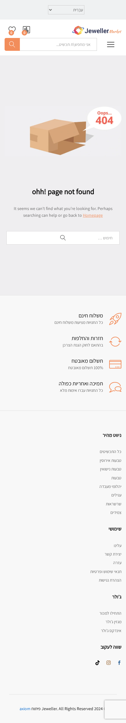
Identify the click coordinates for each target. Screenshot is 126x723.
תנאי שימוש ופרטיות (105, 571)
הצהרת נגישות (110, 580)
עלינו (117, 545)
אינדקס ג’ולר (111, 630)
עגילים (116, 495)
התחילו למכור (110, 613)
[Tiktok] (97, 663)
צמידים (115, 512)
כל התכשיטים (110, 451)
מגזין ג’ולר (113, 621)
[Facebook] (119, 663)
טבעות (116, 478)
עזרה (117, 562)
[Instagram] (108, 663)
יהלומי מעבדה (110, 486)
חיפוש (12, 44)
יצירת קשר (113, 554)
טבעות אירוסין (110, 460)
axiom (25, 708)
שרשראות (113, 504)
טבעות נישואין (110, 469)
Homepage (93, 215)
